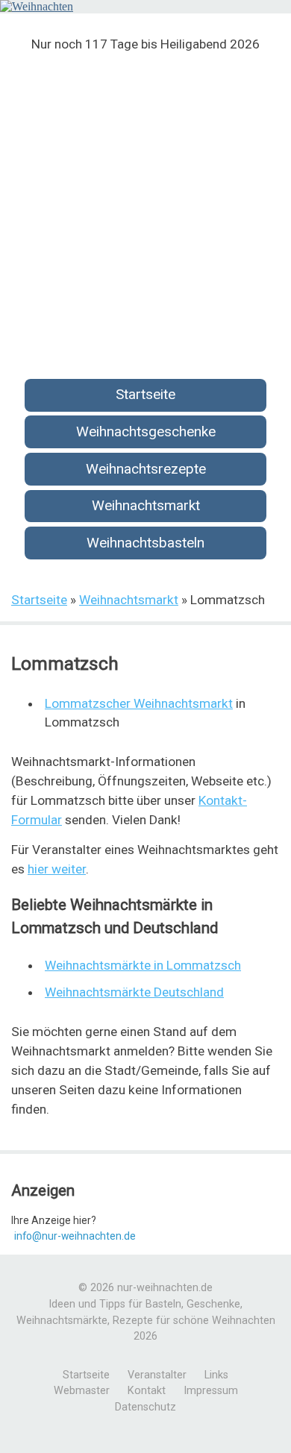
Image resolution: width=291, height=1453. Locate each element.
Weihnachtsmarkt (146, 505)
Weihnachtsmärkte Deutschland (134, 992)
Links (216, 1375)
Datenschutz (145, 1407)
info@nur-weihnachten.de (75, 1236)
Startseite (145, 394)
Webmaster (82, 1390)
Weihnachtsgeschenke (146, 431)
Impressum (211, 1390)
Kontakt (147, 1390)
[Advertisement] (145, 206)
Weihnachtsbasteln (145, 542)
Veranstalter (157, 1375)
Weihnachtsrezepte (146, 468)
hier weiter (57, 869)
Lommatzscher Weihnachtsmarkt (139, 703)
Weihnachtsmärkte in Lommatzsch (143, 965)
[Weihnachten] (36, 6)
